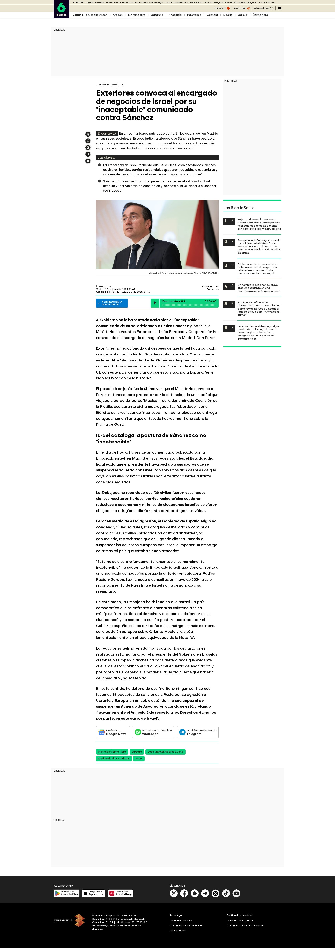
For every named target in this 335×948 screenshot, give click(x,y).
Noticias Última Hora (112, 751)
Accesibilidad (178, 930)
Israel (138, 758)
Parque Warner (267, 2)
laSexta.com (104, 286)
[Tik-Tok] (226, 896)
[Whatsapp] (195, 896)
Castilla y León (97, 14)
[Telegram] (205, 896)
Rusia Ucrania (131, 2)
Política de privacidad (240, 915)
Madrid (227, 14)
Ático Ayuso (240, 2)
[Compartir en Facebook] (88, 142)
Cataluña (157, 14)
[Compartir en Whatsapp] (88, 149)
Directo (137, 751)
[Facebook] (184, 896)
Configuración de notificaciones (246, 925)
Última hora (260, 14)
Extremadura (136, 14)
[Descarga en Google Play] (67, 896)
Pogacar (252, 2)
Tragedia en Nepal (94, 2)
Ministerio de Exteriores (114, 758)
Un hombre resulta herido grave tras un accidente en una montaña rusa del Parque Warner (259, 287)
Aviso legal (176, 915)
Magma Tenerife (223, 2)
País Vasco (194, 14)
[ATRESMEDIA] (71, 923)
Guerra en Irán (114, 2)
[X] (88, 136)
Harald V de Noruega (151, 2)
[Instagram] (216, 896)
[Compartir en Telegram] (88, 156)
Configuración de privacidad (186, 925)
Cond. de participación (240, 920)
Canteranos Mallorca (176, 2)
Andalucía (175, 14)
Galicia (242, 14)
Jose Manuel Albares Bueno (165, 751)
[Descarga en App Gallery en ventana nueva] (121, 896)
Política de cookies (181, 920)
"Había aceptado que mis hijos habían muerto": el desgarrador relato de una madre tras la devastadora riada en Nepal (258, 268)
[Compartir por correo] (88, 162)
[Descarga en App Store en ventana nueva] (93, 896)
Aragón (118, 14)
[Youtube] (236, 896)
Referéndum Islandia (201, 2)
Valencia (212, 14)
